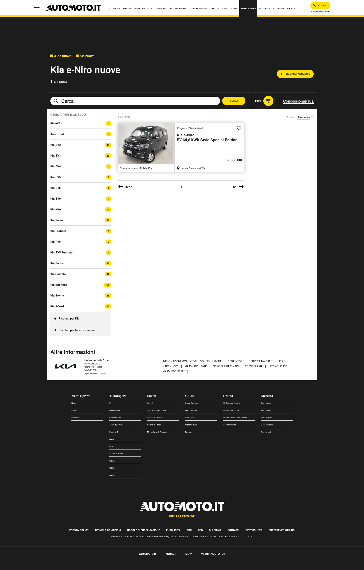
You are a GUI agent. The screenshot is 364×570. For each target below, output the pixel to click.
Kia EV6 (55, 188)
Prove (73, 410)
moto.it (171, 554)
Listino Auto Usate (231, 410)
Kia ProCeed (58, 231)
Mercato (267, 395)
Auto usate (265, 410)
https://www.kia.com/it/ (95, 373)
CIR (111, 446)
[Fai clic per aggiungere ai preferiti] (239, 128)
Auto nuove (62, 56)
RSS (200, 530)
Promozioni (266, 432)
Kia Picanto (57, 220)
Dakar (112, 439)
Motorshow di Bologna (157, 432)
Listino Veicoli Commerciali (235, 417)
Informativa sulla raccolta (18, 567)
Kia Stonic (57, 295)
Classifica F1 (115, 417)
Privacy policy (78, 530)
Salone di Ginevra (155, 417)
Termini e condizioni (108, 530)
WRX (111, 475)
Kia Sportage (58, 285)
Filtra (258, 101)
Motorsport (117, 395)
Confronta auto (229, 424)
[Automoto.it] (73, 8)
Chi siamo (215, 530)
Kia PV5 (55, 242)
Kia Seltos (57, 263)
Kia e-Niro (56, 123)
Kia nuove (87, 56)
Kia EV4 (55, 166)
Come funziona (191, 403)
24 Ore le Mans (116, 453)
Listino (228, 395)
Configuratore (211, 361)
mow (188, 554)
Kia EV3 (55, 155)
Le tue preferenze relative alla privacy (66, 567)
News (73, 403)
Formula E (113, 432)
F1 (110, 403)
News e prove (80, 395)
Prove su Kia (254, 366)
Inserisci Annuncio (298, 73)
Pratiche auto (191, 424)
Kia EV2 (55, 145)
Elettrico (75, 417)
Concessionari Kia (298, 101)
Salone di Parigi (154, 424)
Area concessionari (320, 11)
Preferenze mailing (282, 530)
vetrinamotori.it (213, 554)
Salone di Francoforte (156, 410)
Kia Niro (55, 209)
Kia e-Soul (57, 134)
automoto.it (147, 554)
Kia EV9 (55, 198)
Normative (189, 417)
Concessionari (267, 424)
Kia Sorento (58, 274)
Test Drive (235, 361)
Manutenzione (191, 410)
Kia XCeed (57, 306)
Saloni (151, 395)
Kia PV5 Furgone (61, 252)
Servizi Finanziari (261, 361)
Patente (188, 432)
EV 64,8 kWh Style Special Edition (207, 137)
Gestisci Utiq (253, 530)
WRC (111, 468)
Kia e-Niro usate (196, 366)
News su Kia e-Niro (226, 366)
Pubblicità (173, 530)
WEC (111, 460)
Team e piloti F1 (116, 424)
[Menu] (37, 7)
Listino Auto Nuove (231, 403)
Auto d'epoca (266, 417)
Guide (189, 395)
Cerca (234, 100)
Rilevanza (303, 117)
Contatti (233, 530)
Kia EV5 (55, 177)
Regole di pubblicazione (143, 530)
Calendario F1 (115, 410)
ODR (189, 530)
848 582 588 (90, 370)
